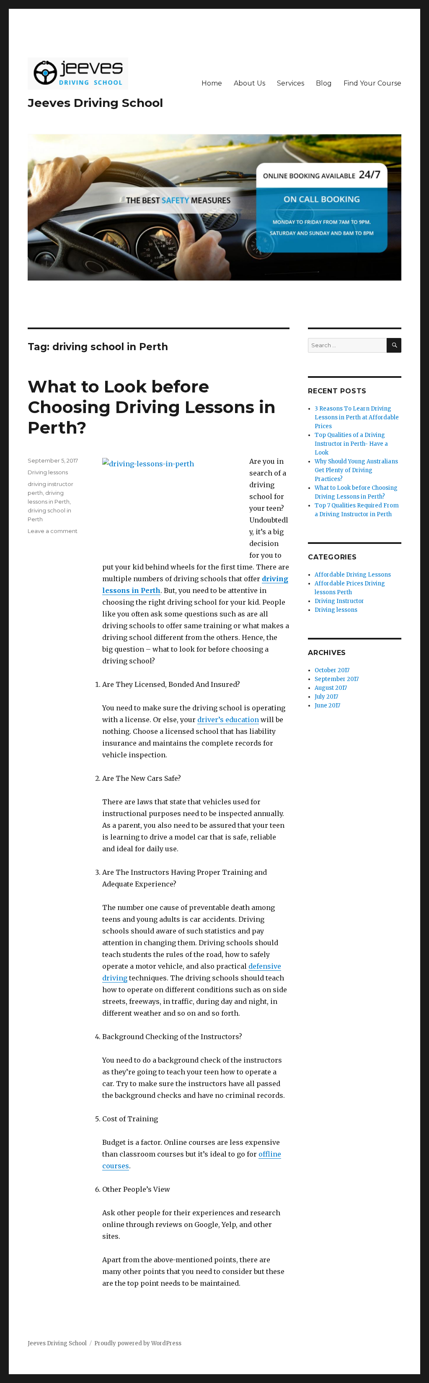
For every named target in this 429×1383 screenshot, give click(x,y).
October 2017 (332, 670)
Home (212, 83)
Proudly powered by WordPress (137, 1343)
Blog (324, 83)
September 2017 (337, 679)
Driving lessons (48, 472)
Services (290, 83)
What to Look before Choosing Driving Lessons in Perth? (152, 407)
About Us (249, 83)
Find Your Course (372, 83)
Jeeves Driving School (95, 103)
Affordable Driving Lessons (353, 574)
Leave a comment (53, 531)
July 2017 (326, 696)
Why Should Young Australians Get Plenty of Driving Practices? (356, 470)
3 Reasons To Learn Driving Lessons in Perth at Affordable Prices (357, 417)
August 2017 (331, 688)
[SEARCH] (394, 345)
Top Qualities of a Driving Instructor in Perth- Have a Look (351, 444)
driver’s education (228, 719)
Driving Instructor (339, 601)
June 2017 (327, 705)
